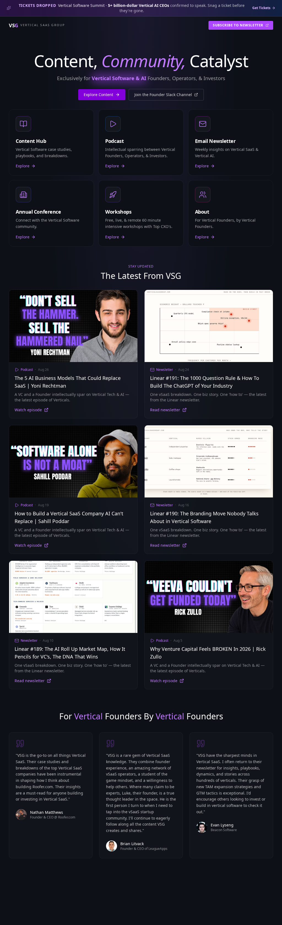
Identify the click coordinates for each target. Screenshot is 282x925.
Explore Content (98, 94)
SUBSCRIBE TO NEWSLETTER (238, 25)
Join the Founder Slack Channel (163, 94)
